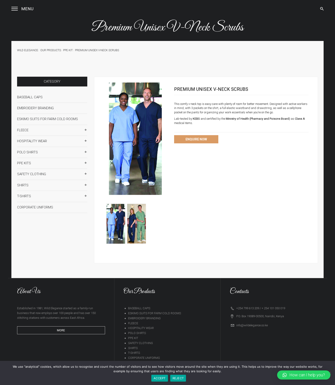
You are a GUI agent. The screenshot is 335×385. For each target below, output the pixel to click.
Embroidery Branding (35, 108)
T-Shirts (24, 196)
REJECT (178, 378)
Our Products (50, 50)
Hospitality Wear (32, 141)
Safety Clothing (31, 174)
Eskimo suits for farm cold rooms (47, 119)
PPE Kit (68, 50)
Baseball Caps (30, 97)
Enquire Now (196, 139)
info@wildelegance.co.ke (252, 325)
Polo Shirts (27, 152)
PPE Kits (24, 163)
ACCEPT (160, 378)
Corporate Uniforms (35, 207)
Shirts (22, 185)
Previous (94, 138)
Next (176, 138)
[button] (303, 375)
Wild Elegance (27, 50)
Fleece (22, 130)
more (61, 330)
